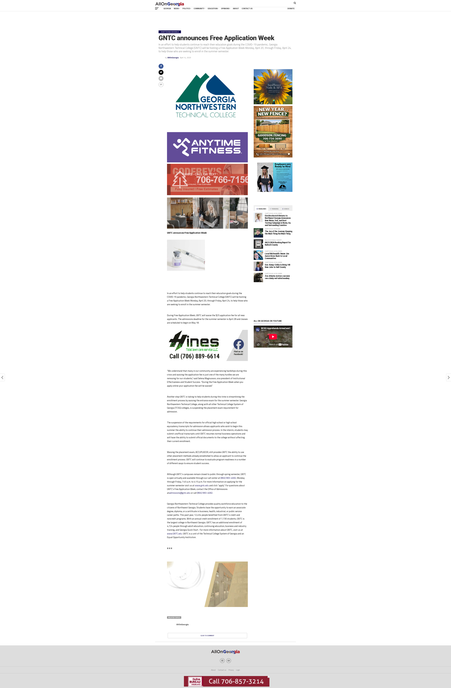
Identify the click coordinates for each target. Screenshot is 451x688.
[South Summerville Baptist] (207, 591)
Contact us (222, 670)
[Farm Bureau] (226, 685)
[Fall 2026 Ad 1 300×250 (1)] (274, 191)
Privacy (231, 670)
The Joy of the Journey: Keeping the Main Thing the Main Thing (278, 232)
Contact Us (247, 8)
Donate (291, 8)
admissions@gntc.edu (179, 492)
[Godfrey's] (207, 194)
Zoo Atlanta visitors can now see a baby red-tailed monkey (277, 277)
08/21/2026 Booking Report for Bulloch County (278, 243)
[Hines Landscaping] (207, 360)
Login (238, 670)
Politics (186, 8)
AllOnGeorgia (173, 57)
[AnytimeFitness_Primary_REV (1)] (207, 161)
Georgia (167, 8)
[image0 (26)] (202, 284)
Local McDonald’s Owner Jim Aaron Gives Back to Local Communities (277, 256)
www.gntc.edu (202, 485)
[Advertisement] (273, 301)
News (176, 8)
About (236, 8)
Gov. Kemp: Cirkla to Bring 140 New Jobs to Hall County (277, 266)
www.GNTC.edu (174, 533)
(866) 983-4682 (228, 478)
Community (199, 8)
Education (213, 8)
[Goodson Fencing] (273, 156)
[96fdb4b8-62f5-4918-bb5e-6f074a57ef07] (273, 103)
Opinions (225, 8)
